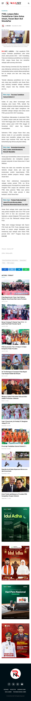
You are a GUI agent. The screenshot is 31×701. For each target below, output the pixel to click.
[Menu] (3, 3)
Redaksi (6, 689)
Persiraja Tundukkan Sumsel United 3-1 (14, 446)
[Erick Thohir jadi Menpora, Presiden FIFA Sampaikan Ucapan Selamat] (15, 484)
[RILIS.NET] (15, 3)
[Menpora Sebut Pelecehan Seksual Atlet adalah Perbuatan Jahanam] (15, 386)
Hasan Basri (23, 260)
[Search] (28, 3)
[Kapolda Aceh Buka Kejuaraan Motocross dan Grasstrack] (15, 459)
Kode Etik (13, 689)
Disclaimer (8, 691)
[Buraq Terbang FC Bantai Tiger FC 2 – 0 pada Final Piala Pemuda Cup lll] (15, 312)
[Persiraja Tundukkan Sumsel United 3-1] (15, 436)
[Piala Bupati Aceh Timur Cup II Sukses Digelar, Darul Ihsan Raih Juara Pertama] (15, 287)
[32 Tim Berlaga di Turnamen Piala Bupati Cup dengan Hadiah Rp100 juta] (15, 362)
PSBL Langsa (10, 263)
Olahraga (5, 10)
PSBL (3, 263)
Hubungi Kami (21, 689)
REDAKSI (9, 25)
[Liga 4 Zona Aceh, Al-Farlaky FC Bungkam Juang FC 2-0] (15, 411)
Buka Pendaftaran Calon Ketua (10, 260)
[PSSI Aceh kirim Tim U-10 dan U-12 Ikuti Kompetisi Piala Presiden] (15, 337)
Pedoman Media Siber (19, 691)
